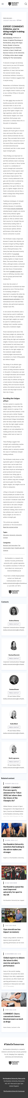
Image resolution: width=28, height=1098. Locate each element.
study (10, 100)
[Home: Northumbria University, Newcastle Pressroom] (13, 4)
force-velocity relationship (15, 208)
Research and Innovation (10, 545)
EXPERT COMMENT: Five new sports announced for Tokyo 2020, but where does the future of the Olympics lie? (12, 794)
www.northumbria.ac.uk (14, 571)
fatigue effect (7, 406)
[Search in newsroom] (26, 4)
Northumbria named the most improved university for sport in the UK (13, 891)
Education (6, 535)
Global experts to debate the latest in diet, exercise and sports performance (14, 962)
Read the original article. (10, 527)
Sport (12, 548)
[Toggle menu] (2, 4)
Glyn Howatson (8, 38)
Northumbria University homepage (14, 1091)
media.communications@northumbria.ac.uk (14, 630)
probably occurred (15, 271)
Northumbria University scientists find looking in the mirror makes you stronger (13, 848)
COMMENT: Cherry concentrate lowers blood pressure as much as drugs (13, 1018)
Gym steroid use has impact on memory (11, 930)
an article (16, 254)
